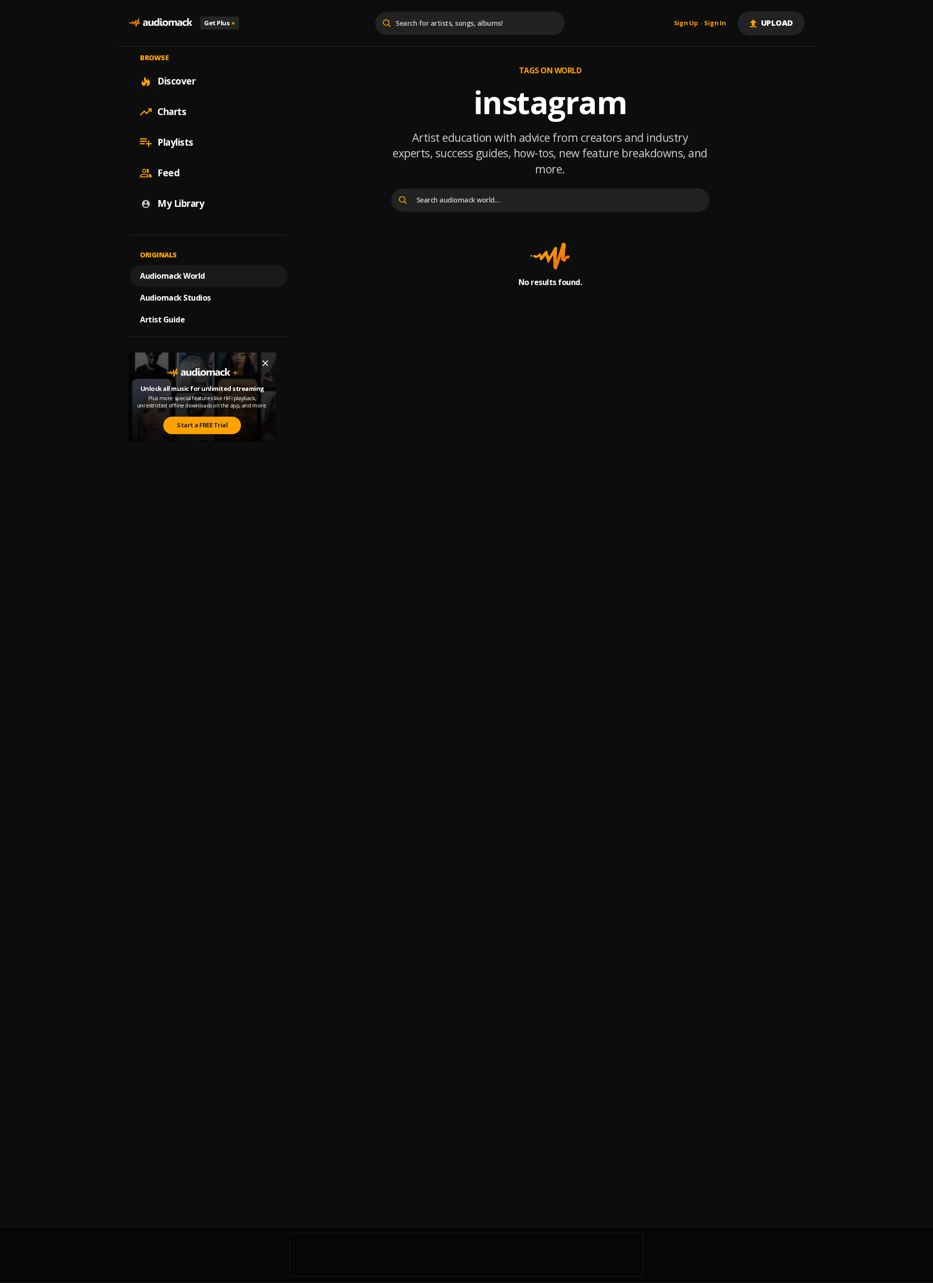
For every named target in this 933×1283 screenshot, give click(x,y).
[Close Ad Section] (265, 363)
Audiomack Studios (175, 297)
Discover (176, 81)
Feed (168, 173)
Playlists (175, 142)
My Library (180, 203)
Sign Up (686, 23)
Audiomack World (172, 275)
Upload (777, 22)
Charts (171, 111)
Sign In (715, 23)
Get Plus (219, 22)
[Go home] (160, 23)
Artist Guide (162, 319)
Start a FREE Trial (202, 425)
